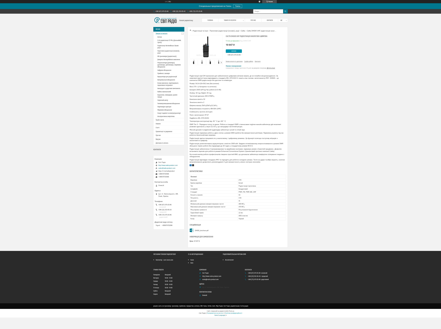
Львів (192, 260)
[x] (193, 166)
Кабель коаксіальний (164, 92)
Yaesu (237, 6)
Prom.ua (231, 311)
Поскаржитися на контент (215, 313)
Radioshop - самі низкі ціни (164, 260)
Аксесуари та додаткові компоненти (168, 88)
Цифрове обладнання (164, 70)
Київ (191, 263)
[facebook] (191, 166)
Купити (233, 51)
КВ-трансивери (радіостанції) (167, 56)
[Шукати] (285, 11)
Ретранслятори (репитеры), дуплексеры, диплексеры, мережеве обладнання (169, 65)
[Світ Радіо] (165, 20)
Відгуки (158, 139)
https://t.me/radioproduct (166, 171)
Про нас (253, 20)
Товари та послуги (230, 20)
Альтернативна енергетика (166, 116)
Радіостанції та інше (200, 31)
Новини (158, 124)
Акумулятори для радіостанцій (167, 77)
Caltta (243, 31)
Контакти (270, 20)
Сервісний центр (162, 100)
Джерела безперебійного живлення (168, 60)
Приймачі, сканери (163, 73)
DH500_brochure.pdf (201, 230)
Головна (210, 20)
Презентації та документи (164, 132)
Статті (157, 128)
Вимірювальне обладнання (166, 80)
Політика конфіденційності (233, 313)
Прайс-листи (160, 120)
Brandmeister (229, 260)
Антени (159, 37)
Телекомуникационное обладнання (168, 103)
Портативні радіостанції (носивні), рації (224, 31)
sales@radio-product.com (166, 168)
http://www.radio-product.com (168, 165)
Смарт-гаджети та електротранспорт (169, 113)
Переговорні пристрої (164, 107)
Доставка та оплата (162, 143)
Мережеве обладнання (164, 110)
